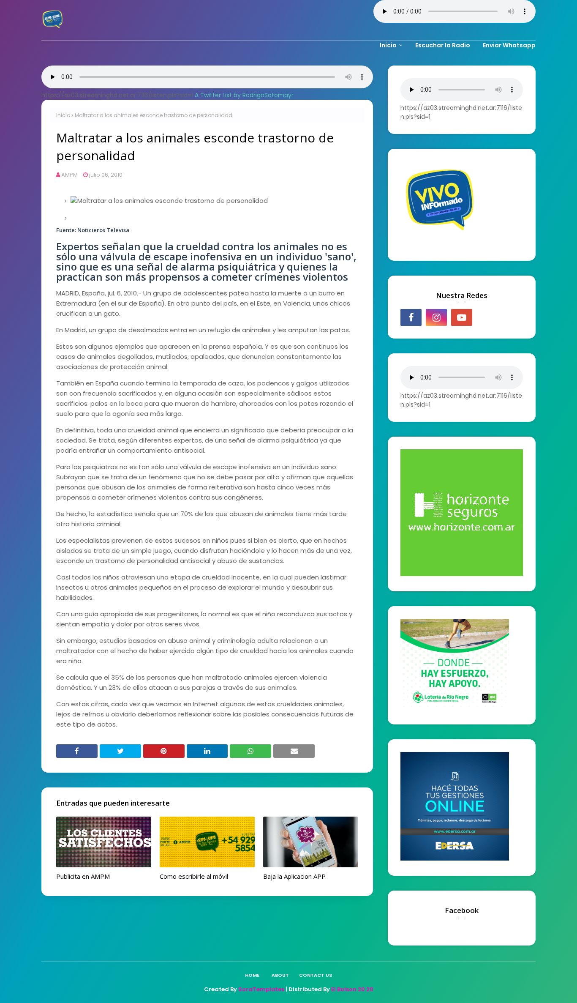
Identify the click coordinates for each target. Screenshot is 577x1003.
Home (252, 975)
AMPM (69, 175)
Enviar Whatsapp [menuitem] (509, 45)
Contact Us (315, 975)
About (280, 975)
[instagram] (436, 317)
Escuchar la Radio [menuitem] (442, 45)
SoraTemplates (261, 989)
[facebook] (411, 317)
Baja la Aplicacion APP (294, 876)
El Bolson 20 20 (352, 989)
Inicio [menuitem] (388, 45)
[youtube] (461, 317)
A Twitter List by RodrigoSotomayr (244, 95)
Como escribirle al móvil (194, 876)
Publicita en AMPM (83, 876)
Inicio (63, 115)
